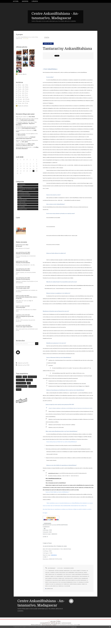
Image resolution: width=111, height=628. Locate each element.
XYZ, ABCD (25, 141)
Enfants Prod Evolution (23, 253)
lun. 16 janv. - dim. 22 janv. (22, 89)
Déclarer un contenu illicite (36, 624)
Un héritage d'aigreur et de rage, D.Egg (26, 122)
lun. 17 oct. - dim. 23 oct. (22, 93)
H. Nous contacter (22, 204)
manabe (61, 570)
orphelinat (18, 376)
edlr (67, 572)
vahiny (73, 574)
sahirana (52, 572)
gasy (64, 574)
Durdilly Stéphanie (21, 143)
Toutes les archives (23, 106)
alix (55, 574)
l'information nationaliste (27, 120)
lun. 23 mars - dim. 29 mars (22, 99)
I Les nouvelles (21, 206)
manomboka (78, 574)
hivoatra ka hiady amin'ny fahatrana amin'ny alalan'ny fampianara (69, 580)
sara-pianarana (83, 576)
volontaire (67, 586)
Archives (25, 1)
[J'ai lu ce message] (109, 626)
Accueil (15, 1)
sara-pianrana (67, 576)
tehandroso (48, 580)
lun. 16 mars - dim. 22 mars (22, 101)
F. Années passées (22, 199)
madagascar (29, 380)
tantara (57, 570)
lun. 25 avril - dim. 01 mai (22, 97)
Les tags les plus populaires (66, 622)
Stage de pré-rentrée (21, 116)
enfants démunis (32, 376)
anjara (52, 576)
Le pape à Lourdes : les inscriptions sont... (27, 133)
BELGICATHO (21, 135)
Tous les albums (22, 74)
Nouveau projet (20, 307)
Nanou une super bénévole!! (24, 326)
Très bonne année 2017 (23, 288)
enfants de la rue (20, 380)
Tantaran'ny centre (22, 209)
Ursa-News (32, 116)
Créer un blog (52, 621)
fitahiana (83, 570)
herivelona (51, 574)
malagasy (68, 574)
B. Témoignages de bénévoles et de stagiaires (26, 189)
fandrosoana (77, 578)
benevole (61, 586)
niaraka (79, 584)
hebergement (59, 576)
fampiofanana (73, 584)
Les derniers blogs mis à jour (45, 622)
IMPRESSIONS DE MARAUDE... (24, 147)
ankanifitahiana (32, 386)
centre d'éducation (21, 383)
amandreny (60, 574)
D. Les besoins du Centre (24, 195)
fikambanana (84, 578)
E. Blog (19, 197)
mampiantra (67, 570)
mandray (47, 576)
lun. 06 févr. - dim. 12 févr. (22, 85)
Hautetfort (59, 621)
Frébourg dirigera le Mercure (24, 130)
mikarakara (51, 570)
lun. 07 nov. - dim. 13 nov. (22, 91)
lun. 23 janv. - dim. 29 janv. (22, 87)
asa (55, 576)
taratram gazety (69, 578)
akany (74, 570)
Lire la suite (25, 38)
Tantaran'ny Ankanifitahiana (67, 49)
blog (79, 624)
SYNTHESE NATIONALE (28, 128)
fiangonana (62, 572)
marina (50, 578)
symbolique (61, 578)
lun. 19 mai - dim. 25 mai (22, 103)
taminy (83, 584)
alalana (50, 586)
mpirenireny (71, 572)
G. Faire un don (21, 202)
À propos (35, 1)
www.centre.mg (79, 572)
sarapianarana (75, 576)
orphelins (18, 389)
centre (28, 383)
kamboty (78, 570)
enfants (25, 376)
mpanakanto (85, 574)
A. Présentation (21, 184)
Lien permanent (51, 568)
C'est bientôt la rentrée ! (22, 137)
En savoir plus (73, 626)
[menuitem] (16, 1)
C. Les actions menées (23, 192)
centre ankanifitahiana (21, 386)
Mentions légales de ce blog (46, 624)
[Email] (18, 352)
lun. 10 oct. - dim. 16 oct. (22, 95)
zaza (71, 570)
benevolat (55, 586)
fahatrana (55, 578)
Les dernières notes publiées (56, 622)
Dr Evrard (19, 246)
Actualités (20, 186)
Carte (18, 217)
